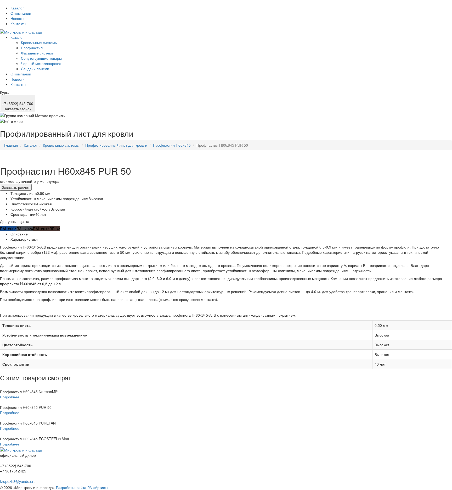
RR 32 (54, 228)
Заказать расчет (16, 187)
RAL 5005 (8, 228)
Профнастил (32, 47)
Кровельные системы (39, 42)
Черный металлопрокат (41, 63)
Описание (19, 233)
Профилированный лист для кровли (116, 145)
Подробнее (9, 396)
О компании (20, 13)
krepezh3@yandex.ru (18, 481)
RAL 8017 (41, 228)
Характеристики (24, 239)
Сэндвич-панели (35, 68)
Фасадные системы (37, 53)
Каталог (17, 7)
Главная (11, 145)
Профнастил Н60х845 (172, 145)
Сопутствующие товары (41, 58)
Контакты (18, 23)
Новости (17, 18)
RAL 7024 (24, 228)
